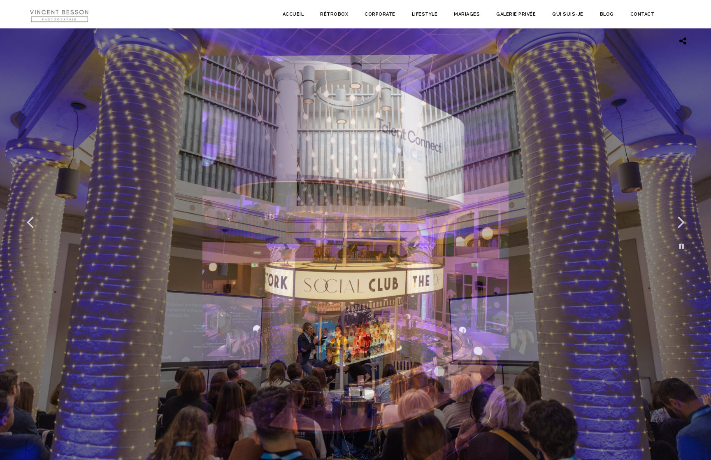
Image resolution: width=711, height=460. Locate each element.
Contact (642, 14)
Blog (607, 14)
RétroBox (334, 14)
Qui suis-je (567, 14)
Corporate (380, 14)
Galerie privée (516, 14)
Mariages (467, 14)
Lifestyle (425, 14)
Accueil (293, 14)
